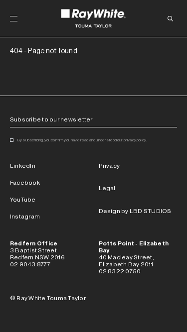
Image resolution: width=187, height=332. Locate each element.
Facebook (25, 183)
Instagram (25, 217)
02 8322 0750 (120, 271)
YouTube (23, 200)
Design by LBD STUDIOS (135, 211)
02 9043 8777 (30, 264)
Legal (107, 188)
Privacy (109, 166)
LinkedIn (22, 166)
